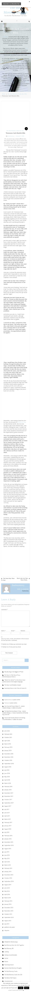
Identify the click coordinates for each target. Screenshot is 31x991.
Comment (4, 609)
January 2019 (7, 750)
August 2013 (7, 920)
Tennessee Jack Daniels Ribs (15, 133)
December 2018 (8, 754)
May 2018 (7, 776)
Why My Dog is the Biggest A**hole (13, 672)
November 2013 (8, 911)
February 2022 (8, 734)
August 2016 (7, 829)
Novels (6, 961)
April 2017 (7, 816)
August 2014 (7, 884)
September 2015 (9, 845)
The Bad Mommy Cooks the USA (15, 130)
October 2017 (8, 799)
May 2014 (7, 891)
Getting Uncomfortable (10, 955)
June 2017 (7, 812)
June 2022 (7, 731)
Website (23, 630)
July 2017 (6, 809)
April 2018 (7, 780)
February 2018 (8, 786)
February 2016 (8, 835)
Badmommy (11, 136)
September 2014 (9, 881)
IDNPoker (5, 36)
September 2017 (9, 803)
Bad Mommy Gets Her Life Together (14, 945)
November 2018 (8, 757)
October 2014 (8, 878)
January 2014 (7, 904)
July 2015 (6, 852)
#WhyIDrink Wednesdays (11, 942)
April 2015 (7, 862)
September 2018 (9, 763)
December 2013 (8, 907)
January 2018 (7, 790)
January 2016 (7, 839)
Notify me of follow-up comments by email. (15, 644)
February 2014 (8, 901)
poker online (16, 699)
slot (27, 48)
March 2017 (7, 819)
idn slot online (17, 62)
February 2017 (8, 822)
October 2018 (8, 760)
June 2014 (7, 888)
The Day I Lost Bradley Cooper (12, 685)
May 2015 (7, 858)
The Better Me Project (10, 978)
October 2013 (8, 914)
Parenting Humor (9, 965)
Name (3, 630)
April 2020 (7, 740)
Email (13, 630)
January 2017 (7, 826)
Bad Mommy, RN (9, 948)
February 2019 (8, 747)
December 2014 (8, 875)
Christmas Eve (22, 422)
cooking (6, 951)
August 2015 (7, 848)
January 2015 (7, 871)
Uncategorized (8, 981)
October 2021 (8, 737)
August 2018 (7, 767)
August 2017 (7, 806)
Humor (6, 958)
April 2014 (7, 894)
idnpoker (6, 930)
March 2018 (7, 783)
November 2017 (8, 796)
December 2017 (8, 793)
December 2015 (8, 842)
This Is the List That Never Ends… (22, 579)
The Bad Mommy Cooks (10, 971)
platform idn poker (9, 927)
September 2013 (9, 917)
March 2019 (7, 744)
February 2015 (8, 868)
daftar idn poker (16, 708)
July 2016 (6, 832)
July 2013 (6, 924)
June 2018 (7, 773)
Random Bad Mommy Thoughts (13, 968)
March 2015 (7, 865)
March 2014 (7, 898)
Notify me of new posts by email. (12, 647)
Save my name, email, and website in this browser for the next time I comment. (15, 639)
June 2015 (7, 855)
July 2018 (6, 770)
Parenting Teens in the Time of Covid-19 (15, 688)
